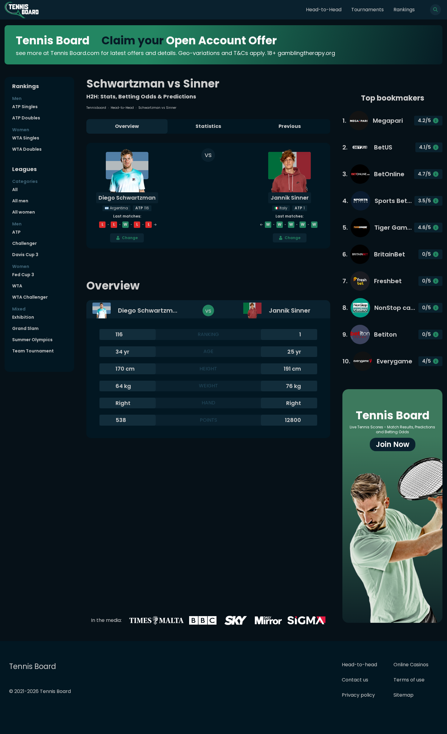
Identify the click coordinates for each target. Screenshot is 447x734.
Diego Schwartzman (127, 197)
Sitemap (403, 694)
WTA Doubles (27, 149)
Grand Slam (25, 328)
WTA (17, 286)
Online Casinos (410, 664)
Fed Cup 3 (23, 275)
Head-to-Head (323, 9)
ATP (16, 232)
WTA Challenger (30, 297)
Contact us (355, 679)
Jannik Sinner (290, 197)
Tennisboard (96, 107)
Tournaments (367, 9)
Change (130, 237)
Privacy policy (358, 694)
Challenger (24, 243)
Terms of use (408, 679)
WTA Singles (25, 138)
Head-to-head (359, 664)
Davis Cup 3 (25, 255)
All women (23, 212)
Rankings (404, 9)
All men (20, 201)
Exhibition (23, 317)
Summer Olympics (32, 340)
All (15, 190)
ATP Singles (25, 107)
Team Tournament (33, 351)
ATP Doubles (26, 118)
